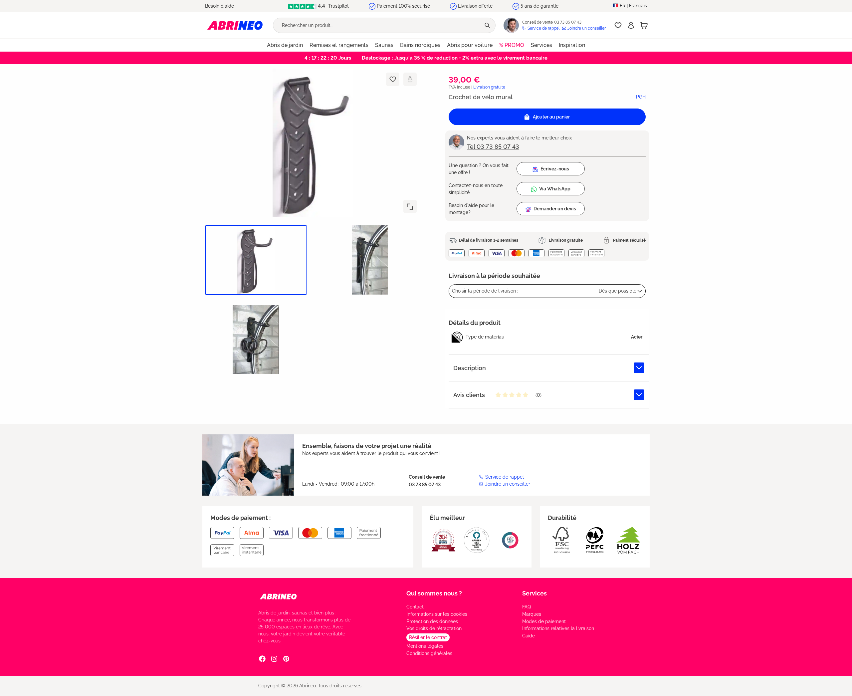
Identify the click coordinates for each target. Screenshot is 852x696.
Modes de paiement (544, 621)
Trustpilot (338, 6)
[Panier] (644, 25)
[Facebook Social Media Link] (262, 659)
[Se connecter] (631, 25)
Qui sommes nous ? (434, 593)
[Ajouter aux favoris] (392, 79)
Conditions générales (429, 653)
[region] (310, 225)
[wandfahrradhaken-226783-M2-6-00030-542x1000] (313, 143)
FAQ (526, 606)
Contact (415, 606)
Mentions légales (424, 646)
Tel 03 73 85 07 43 (493, 146)
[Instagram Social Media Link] (274, 659)
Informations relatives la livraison (558, 628)
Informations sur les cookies (436, 614)
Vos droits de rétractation (434, 628)
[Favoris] (618, 25)
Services (534, 593)
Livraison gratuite (489, 87)
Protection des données (432, 621)
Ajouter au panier (551, 116)
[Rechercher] (488, 25)
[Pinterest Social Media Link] (286, 659)
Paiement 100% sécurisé (403, 6)
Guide (528, 635)
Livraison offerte (475, 6)
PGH (641, 97)
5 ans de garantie (539, 6)
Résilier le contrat (428, 637)
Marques (531, 614)
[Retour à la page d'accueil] (235, 25)
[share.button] (410, 79)
